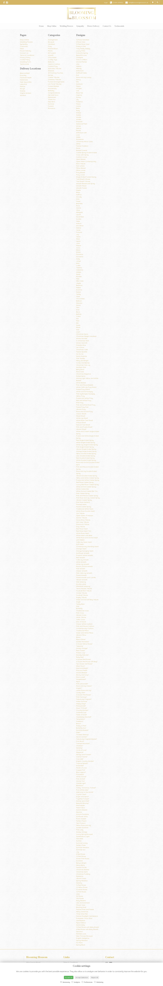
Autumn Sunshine (82, 814)
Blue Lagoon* (81, 772)
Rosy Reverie (81, 901)
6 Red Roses (80, 854)
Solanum (79, 84)
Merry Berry (80, 865)
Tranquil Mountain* (83, 743)
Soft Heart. (80, 544)
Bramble (79, 203)
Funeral (50, 106)
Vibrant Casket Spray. (84, 500)
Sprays (50, 75)
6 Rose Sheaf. (81, 423)
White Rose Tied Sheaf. (84, 420)
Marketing (99, 982)
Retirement (52, 97)
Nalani (78, 292)
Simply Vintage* (82, 648)
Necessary (66, 982)
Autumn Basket (81, 810)
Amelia (78, 119)
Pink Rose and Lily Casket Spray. (88, 498)
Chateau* (79, 746)
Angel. (78, 602)
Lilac (78, 64)
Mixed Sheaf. (80, 416)
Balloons (51, 62)
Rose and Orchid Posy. (84, 412)
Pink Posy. (80, 403)
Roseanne (79, 139)
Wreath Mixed (81, 186)
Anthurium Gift (81, 133)
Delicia (78, 128)
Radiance (79, 876)
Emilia (78, 252)
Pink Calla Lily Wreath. (84, 573)
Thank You (52, 99)
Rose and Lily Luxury (83, 77)
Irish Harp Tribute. (82, 522)
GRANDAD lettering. (83, 586)
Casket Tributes (53, 77)
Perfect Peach (81, 821)
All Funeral (52, 53)
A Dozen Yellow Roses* (84, 644)
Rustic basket (81, 819)
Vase (78, 296)
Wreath (50, 55)
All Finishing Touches (55, 73)
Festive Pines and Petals (85, 909)
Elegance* (79, 752)
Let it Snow (80, 347)
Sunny (78, 97)
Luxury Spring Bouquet (84, 834)
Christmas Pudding (83, 874)
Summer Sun (80, 850)
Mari (77, 321)
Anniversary (52, 88)
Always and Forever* (83, 755)
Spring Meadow (82, 881)
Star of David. (81, 622)
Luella (78, 265)
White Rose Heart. (82, 533)
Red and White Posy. (83, 400)
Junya (78, 261)
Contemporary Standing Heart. (87, 546)
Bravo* (78, 724)
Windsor (23, 95)
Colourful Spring (82, 53)
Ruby (78, 111)
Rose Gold (80, 372)
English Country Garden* (85, 761)
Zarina (78, 208)
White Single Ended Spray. (85, 442)
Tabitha (79, 268)
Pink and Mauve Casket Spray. (87, 496)
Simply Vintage (81, 832)
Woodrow (79, 226)
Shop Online (51, 26)
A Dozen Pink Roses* (83, 695)
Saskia (78, 115)
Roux (78, 206)
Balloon (79, 301)
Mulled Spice (80, 376)
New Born (51, 102)
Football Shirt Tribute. (84, 591)
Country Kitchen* (82, 710)
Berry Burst (80, 369)
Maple (78, 190)
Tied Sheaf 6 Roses (83, 179)
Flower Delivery (93, 26)
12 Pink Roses (81, 892)
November (80, 217)
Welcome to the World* (84, 792)
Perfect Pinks (81, 845)
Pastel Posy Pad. (82, 407)
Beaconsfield (24, 73)
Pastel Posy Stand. (83, 389)
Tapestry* (79, 646)
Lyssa (78, 241)
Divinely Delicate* (82, 655)
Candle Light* (81, 783)
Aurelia (78, 219)
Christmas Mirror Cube (84, 142)
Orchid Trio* (80, 781)
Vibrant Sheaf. (81, 429)
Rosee (78, 130)
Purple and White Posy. (84, 398)
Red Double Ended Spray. (85, 458)
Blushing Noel (81, 907)
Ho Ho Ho (79, 354)
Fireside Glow (81, 345)
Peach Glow (80, 808)
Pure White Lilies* (82, 790)
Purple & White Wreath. (84, 555)
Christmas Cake (82, 350)
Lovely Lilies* (80, 693)
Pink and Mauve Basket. (84, 385)
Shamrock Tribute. (82, 524)
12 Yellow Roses (81, 887)
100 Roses (80, 898)
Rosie (78, 148)
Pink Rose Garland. (83, 502)
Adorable (79, 839)
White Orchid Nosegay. (84, 392)
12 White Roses (81, 890)
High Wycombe (25, 82)
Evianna (79, 290)
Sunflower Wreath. (83, 553)
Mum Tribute (80, 164)
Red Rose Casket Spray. (85, 482)
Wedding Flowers (66, 26)
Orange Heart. (81, 549)
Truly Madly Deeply (83, 49)
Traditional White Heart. (85, 509)
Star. (77, 606)
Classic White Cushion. (84, 624)
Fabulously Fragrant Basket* (86, 739)
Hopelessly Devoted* (83, 717)
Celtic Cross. (80, 620)
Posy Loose (80, 175)
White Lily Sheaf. (82, 418)
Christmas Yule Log (83, 365)
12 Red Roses (81, 856)
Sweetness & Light (82, 836)
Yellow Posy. (80, 396)
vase (78, 894)
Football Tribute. (82, 595)
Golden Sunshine (82, 828)
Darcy (78, 80)
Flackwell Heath (25, 78)
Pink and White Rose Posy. (86, 405)
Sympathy (80, 26)
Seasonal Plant (81, 124)
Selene (78, 228)
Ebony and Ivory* (82, 675)
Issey (78, 259)
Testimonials (119, 26)
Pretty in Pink (81, 46)
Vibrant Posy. (81, 409)
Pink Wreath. (80, 569)
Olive (78, 210)
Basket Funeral (81, 150)
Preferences (88, 982)
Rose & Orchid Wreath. (84, 566)
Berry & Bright (81, 863)
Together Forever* (82, 799)
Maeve (78, 246)
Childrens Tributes (54, 80)
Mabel (78, 288)
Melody (79, 68)
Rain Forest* (80, 651)
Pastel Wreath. (81, 575)
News (22, 49)
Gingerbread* (81, 679)
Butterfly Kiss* (81, 728)
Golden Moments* (82, 642)
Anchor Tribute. (81, 518)
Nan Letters (80, 166)
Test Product (80, 823)
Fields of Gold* (81, 715)
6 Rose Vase (80, 42)
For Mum (79, 943)
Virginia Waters (25, 93)
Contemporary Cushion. (85, 628)
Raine (78, 274)
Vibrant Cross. (81, 615)
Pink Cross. (80, 613)
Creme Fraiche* (81, 757)
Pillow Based (80, 168)
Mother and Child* (82, 801)
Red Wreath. (80, 558)
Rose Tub (79, 93)
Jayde (78, 283)
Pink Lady (79, 830)
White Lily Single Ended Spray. (87, 445)
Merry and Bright (82, 361)
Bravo (78, 637)
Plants (50, 51)
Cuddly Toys (52, 60)
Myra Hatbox (81, 923)
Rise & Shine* (80, 639)
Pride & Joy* (80, 653)
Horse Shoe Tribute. (83, 520)
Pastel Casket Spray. (83, 507)
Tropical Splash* (82, 763)
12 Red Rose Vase (82, 44)
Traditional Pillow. (82, 631)
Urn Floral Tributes (54, 84)
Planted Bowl (53, 49)
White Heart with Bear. (84, 535)
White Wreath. (81, 562)
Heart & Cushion (54, 64)
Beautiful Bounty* (82, 803)
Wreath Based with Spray (85, 184)
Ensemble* (80, 766)
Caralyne (79, 57)
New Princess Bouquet (84, 936)
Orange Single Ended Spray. (86, 451)
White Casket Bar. (82, 489)
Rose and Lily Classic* (84, 686)
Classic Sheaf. (81, 414)
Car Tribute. (80, 513)
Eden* (78, 732)
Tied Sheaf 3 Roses (83, 181)
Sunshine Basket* (82, 730)
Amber (78, 113)
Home (41, 26)
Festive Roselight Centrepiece (87, 916)
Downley (23, 75)
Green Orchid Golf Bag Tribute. (87, 600)
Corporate (24, 46)
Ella (77, 82)
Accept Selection (82, 977)
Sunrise (78, 841)
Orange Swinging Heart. (85, 551)
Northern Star (81, 367)
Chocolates (52, 57)
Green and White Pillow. (84, 633)
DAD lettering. (81, 582)
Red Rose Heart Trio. (83, 531)
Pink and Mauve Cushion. (85, 626)
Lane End (23, 84)
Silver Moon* (80, 666)
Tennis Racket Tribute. (84, 589)
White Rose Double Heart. (85, 511)
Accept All (68, 977)
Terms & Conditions (27, 55)
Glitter (78, 144)
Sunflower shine (82, 816)
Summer (51, 104)
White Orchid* (81, 777)
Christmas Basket (82, 870)
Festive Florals (81, 867)
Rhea (78, 192)
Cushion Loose (81, 157)
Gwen (78, 325)
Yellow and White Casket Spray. (87, 478)
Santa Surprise (81, 356)
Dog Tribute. (80, 527)
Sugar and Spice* (82, 797)
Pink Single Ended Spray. (85, 447)
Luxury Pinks (80, 51)
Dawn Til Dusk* (81, 708)
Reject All (94, 977)
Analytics (77, 982)
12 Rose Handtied (82, 40)
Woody (79, 197)
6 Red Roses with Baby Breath (87, 929)
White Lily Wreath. (82, 564)
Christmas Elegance (83, 374)
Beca (78, 312)
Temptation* (80, 719)
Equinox (79, 812)
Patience (79, 102)
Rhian (78, 327)
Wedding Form (25, 62)
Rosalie (79, 277)
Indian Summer (81, 701)
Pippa (78, 86)
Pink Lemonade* (82, 684)
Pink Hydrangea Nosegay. (85, 394)
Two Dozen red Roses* (84, 664)
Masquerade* (81, 706)
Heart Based (80, 159)
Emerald (79, 122)
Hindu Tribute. (81, 617)
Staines (22, 91)
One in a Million (81, 60)
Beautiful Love (81, 55)
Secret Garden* (81, 737)
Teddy (78, 294)
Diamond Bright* (82, 668)
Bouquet (51, 42)
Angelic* (79, 688)
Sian (77, 330)
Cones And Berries (83, 363)
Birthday (51, 91)
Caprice (79, 95)
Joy (77, 234)
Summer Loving (81, 843)
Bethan (78, 314)
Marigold (79, 212)
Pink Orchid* (80, 779)
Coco (78, 248)
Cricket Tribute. (81, 593)
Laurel (78, 215)
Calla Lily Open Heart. (84, 542)
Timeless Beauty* (82, 735)
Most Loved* (80, 677)
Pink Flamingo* (81, 697)
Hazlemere (24, 80)
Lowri (78, 332)
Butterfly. (79, 608)
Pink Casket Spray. (83, 493)
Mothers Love (81, 934)
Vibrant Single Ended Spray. (86, 449)
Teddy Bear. (80, 604)
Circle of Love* (81, 750)
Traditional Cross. (82, 611)
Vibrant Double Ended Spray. (86, 476)
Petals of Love (81, 768)
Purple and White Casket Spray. (87, 480)
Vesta (78, 237)
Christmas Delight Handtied (86, 336)
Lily (77, 99)
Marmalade (80, 805)
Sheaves (51, 71)
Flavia (78, 104)
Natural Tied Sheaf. (83, 425)
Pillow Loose (80, 170)
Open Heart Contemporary (86, 161)
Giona (78, 305)
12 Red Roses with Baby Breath (87, 927)
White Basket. (81, 383)
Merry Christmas (82, 912)
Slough (22, 89)
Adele (78, 137)
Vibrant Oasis (81, 878)
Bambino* (79, 785)
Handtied (51, 44)
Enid (77, 310)
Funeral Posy (53, 66)
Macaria (79, 303)
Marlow (22, 86)
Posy (50, 46)
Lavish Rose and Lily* (83, 690)
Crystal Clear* (81, 794)
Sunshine (79, 861)
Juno (78, 243)
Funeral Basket (53, 86)
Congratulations (54, 93)
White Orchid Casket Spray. (86, 487)
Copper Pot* (80, 770)
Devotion (79, 932)
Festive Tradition (82, 146)
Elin (77, 323)
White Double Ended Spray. (86, 460)
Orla (77, 199)
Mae (77, 279)
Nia (77, 319)
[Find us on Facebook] (4, 2)
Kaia (78, 263)
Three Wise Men (82, 914)
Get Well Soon (53, 95)
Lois (77, 91)
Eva (77, 75)
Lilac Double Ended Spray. (85, 456)
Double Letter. (81, 584)
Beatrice (79, 285)
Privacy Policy (25, 57)
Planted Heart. (81, 504)
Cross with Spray (82, 155)
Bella (78, 108)
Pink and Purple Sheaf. (84, 427)
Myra (78, 681)
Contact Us (107, 26)
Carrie (78, 106)
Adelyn (78, 272)
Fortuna (79, 232)
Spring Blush (80, 945)
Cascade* (79, 759)
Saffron (79, 195)
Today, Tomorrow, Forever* (86, 788)
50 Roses (79, 896)
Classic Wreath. (82, 571)
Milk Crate (79, 281)
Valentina (79, 270)
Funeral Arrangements (56, 82)
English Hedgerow (82, 938)
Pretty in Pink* (81, 726)
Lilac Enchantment (83, 903)
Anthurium (80, 71)
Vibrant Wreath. (82, 580)
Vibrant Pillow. (81, 635)
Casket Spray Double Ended (86, 153)
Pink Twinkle (80, 358)
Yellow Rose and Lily (83, 825)
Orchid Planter (81, 62)
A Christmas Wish (82, 341)
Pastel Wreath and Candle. (86, 577)
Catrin (78, 316)
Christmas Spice (82, 334)
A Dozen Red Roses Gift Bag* (86, 662)
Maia (78, 239)
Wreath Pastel (81, 188)
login (106, 3)
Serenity (79, 883)
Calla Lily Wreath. (82, 560)
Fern (77, 307)
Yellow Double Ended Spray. (86, 454)
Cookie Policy (25, 60)
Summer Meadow (82, 847)
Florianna (79, 254)
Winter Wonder (81, 338)
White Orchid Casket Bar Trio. (87, 491)
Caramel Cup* (81, 712)
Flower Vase (80, 905)
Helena (78, 66)
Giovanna (79, 257)
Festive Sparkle (81, 352)
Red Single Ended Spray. (85, 440)
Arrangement (53, 40)
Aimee (78, 126)
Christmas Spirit (82, 872)
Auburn (78, 223)
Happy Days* (81, 704)
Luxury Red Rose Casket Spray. (87, 485)
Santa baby (80, 925)
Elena (78, 250)
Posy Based (80, 172)
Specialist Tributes (54, 68)
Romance (51, 108)
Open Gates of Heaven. (84, 516)
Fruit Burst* (80, 741)
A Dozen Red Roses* (83, 659)
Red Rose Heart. (82, 529)
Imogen (79, 88)
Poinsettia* (80, 774)
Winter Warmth (81, 343)
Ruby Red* (80, 657)
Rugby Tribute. (81, 597)
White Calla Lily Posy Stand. (86, 387)
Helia (78, 221)
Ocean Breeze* (81, 673)
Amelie (78, 117)
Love (78, 135)
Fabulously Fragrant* (83, 699)
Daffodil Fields (81, 73)
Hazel (78, 201)
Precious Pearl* (81, 670)
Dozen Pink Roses (82, 859)
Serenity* (79, 748)
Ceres (78, 230)
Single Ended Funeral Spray (86, 177)
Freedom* (79, 721)
